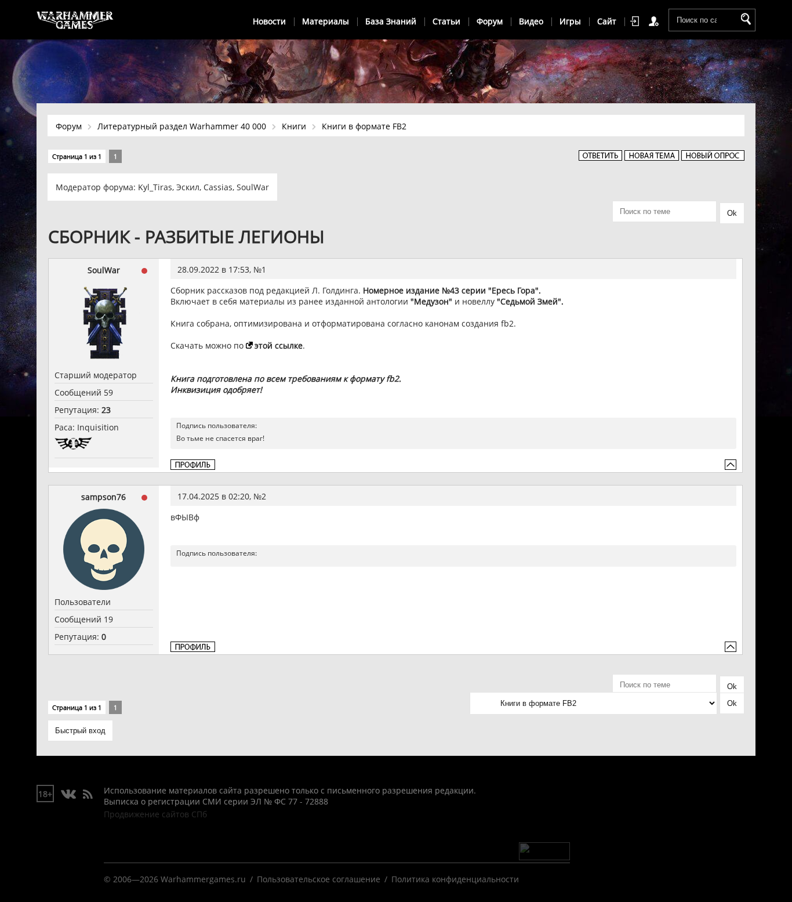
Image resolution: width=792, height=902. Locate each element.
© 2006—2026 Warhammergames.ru (175, 879)
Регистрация (656, 21)
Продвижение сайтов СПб (155, 814)
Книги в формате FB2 (364, 126)
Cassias (218, 187)
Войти (636, 21)
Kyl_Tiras (155, 187)
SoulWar (253, 187)
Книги (294, 126)
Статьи (446, 21)
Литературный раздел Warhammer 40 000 (181, 126)
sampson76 (103, 496)
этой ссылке (279, 345)
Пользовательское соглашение (318, 879)
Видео (531, 21)
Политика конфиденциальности (455, 879)
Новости (269, 21)
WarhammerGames (75, 20)
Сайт (606, 21)
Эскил (187, 187)
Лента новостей (87, 794)
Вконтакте (69, 794)
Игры (570, 21)
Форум (490, 21)
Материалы (325, 21)
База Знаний (390, 21)
